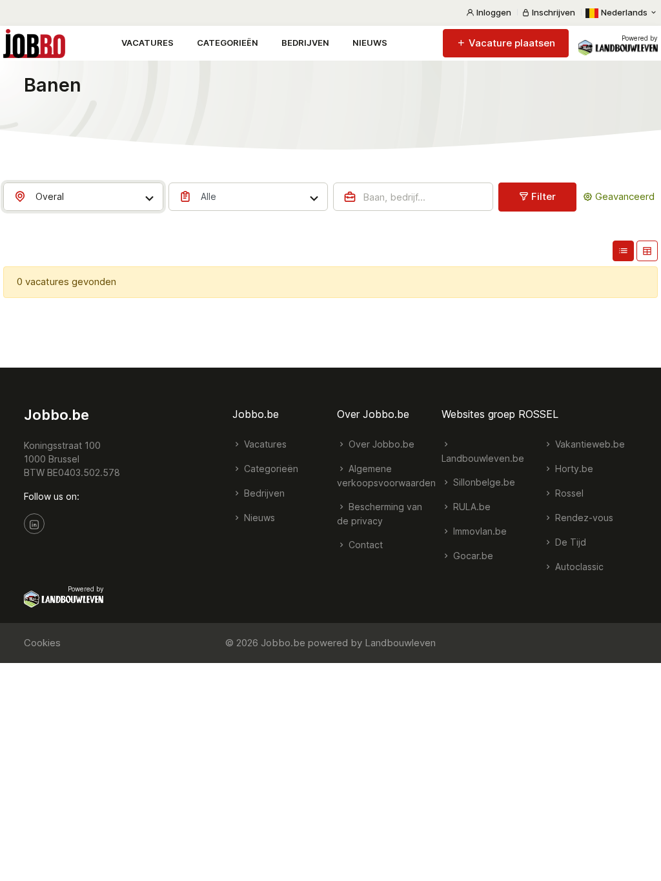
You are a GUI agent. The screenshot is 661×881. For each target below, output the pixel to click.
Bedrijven (305, 42)
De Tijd (569, 542)
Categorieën (227, 42)
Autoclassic (578, 566)
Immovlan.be (479, 531)
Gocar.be (472, 555)
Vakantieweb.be (589, 444)
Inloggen (492, 12)
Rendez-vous (583, 517)
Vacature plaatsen (510, 43)
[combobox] (83, 197)
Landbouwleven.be (483, 458)
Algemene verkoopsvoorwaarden (386, 475)
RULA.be (471, 506)
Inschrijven (552, 12)
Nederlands (624, 12)
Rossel (568, 493)
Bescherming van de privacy (379, 513)
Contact (364, 544)
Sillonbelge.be (483, 482)
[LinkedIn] (34, 523)
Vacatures (147, 42)
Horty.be (573, 468)
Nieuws (369, 42)
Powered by (640, 38)
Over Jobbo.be (380, 444)
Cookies (42, 643)
